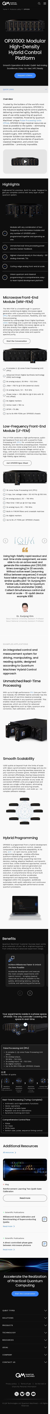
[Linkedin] (27, 1404)
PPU (31, 699)
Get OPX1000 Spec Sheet (17, 465)
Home (5, 9)
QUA (14, 858)
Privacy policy (10, 1393)
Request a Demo (24, 75)
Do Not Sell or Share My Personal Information (28, 1395)
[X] (16, 1404)
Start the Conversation (17, 341)
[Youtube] (32, 1404)
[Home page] (9, 3)
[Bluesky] (21, 1404)
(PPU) (5, 316)
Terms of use (25, 1393)
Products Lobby (15, 9)
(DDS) (5, 323)
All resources (8, 1159)
